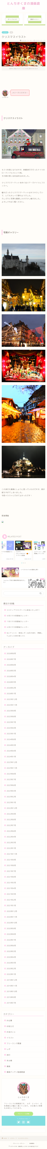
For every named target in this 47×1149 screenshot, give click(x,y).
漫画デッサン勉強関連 (16, 1072)
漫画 (8, 1066)
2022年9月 (11, 814)
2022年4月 (11, 837)
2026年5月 (11, 670)
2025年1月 (11, 733)
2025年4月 (11, 728)
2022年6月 (11, 831)
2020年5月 (11, 951)
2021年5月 (11, 882)
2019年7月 (11, 1003)
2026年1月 (11, 693)
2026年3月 (11, 682)
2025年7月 (11, 722)
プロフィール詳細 (23, 1114)
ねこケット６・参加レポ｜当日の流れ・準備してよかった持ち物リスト (25, 634)
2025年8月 (11, 716)
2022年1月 (11, 848)
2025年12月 (12, 699)
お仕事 (9, 1020)
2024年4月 (11, 751)
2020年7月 (11, 940)
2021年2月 (11, 900)
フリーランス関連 (14, 1043)
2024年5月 (11, 745)
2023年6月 (11, 785)
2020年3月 (11, 963)
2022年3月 (11, 842)
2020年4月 (11, 957)
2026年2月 (11, 688)
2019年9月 (11, 997)
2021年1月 (11, 905)
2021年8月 (11, 865)
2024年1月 (11, 756)
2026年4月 (11, 676)
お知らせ (10, 1026)
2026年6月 (11, 665)
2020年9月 (11, 928)
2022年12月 (12, 808)
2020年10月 (12, 923)
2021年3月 (11, 894)
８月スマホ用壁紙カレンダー (18, 616)
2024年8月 (11, 739)
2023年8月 (11, 774)
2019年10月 (12, 991)
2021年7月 (11, 871)
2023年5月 (11, 791)
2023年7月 (11, 779)
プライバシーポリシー (19, 1143)
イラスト (5, 32)
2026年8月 (11, 653)
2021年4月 (11, 888)
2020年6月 (11, 945)
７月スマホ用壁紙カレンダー (18, 621)
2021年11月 (12, 854)
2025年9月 (11, 711)
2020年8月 (11, 934)
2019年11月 (12, 986)
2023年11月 (12, 768)
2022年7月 (11, 825)
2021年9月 (11, 860)
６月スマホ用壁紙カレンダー (18, 627)
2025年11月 (12, 705)
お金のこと (11, 1032)
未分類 (9, 1060)
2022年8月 (11, 819)
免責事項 (31, 1143)
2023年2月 (11, 797)
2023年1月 (11, 802)
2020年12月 (12, 911)
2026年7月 (11, 659)
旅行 (8, 1055)
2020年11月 (12, 917)
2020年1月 (11, 974)
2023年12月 (12, 762)
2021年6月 (11, 877)
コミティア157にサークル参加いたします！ (23, 610)
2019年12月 (12, 980)
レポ (8, 1049)
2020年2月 (11, 968)
